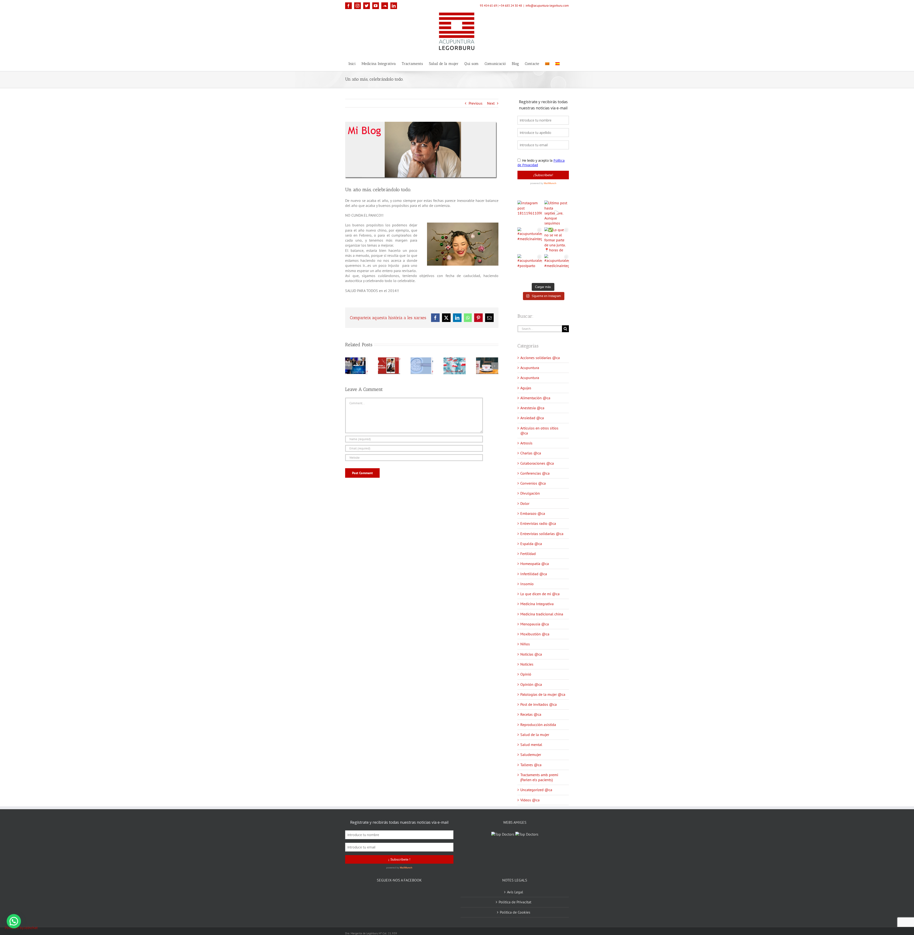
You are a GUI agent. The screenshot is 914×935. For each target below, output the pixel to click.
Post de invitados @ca (538, 704)
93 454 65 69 (488, 6)
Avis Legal (515, 886)
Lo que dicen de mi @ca (540, 593)
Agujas (525, 387)
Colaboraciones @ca (537, 463)
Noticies (526, 664)
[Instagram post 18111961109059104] (529, 212)
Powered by (21, 927)
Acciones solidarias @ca (540, 357)
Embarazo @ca (532, 513)
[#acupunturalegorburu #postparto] (529, 266)
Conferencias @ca (535, 473)
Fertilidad (528, 553)
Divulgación (530, 493)
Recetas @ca (530, 714)
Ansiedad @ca (532, 417)
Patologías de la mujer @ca (542, 694)
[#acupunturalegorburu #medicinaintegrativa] (529, 239)
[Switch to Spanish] (557, 63)
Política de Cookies (515, 906)
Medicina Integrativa (537, 603)
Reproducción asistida (538, 724)
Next (491, 103)
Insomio (527, 583)
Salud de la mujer (534, 734)
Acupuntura (529, 367)
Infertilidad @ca (533, 573)
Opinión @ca (531, 684)
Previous (475, 103)
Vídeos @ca (530, 800)
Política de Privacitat (515, 896)
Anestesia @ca (532, 407)
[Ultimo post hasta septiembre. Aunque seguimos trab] (556, 212)
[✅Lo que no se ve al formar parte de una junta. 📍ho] (556, 239)
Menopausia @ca (534, 624)
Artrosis (526, 443)
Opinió (525, 674)
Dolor (524, 503)
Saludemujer (530, 754)
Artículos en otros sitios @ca (539, 430)
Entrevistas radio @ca (538, 523)
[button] (14, 921)
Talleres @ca (530, 764)
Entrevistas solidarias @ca (541, 533)
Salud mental (531, 744)
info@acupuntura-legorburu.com (547, 6)
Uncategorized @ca (536, 789)
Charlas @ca (530, 453)
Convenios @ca (533, 483)
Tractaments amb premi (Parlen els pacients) (539, 777)
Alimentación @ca (535, 397)
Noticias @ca (531, 654)
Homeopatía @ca (534, 563)
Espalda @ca (531, 543)
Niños (525, 644)
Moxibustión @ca (534, 634)
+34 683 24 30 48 (510, 6)
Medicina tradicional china (541, 614)
